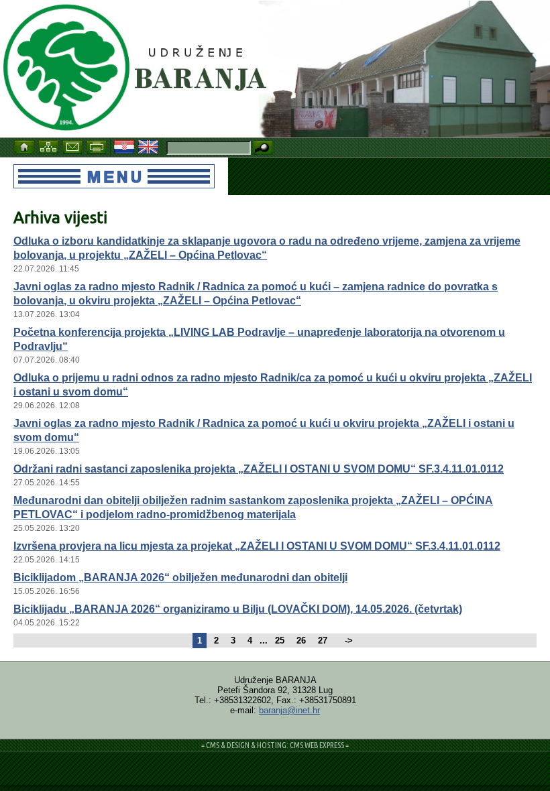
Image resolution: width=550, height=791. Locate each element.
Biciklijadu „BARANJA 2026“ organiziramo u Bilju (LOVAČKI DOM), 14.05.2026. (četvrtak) (237, 609)
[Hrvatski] (125, 145)
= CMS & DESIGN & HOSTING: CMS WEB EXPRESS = (275, 745)
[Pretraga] (263, 148)
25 (279, 640)
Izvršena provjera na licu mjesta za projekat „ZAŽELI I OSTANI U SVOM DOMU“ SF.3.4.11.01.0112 (256, 546)
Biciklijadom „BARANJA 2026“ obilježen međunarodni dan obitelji (180, 577)
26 (301, 640)
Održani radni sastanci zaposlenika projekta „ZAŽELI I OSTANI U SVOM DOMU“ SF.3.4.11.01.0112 (258, 469)
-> (349, 640)
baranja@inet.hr (289, 710)
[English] (150, 145)
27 (322, 640)
